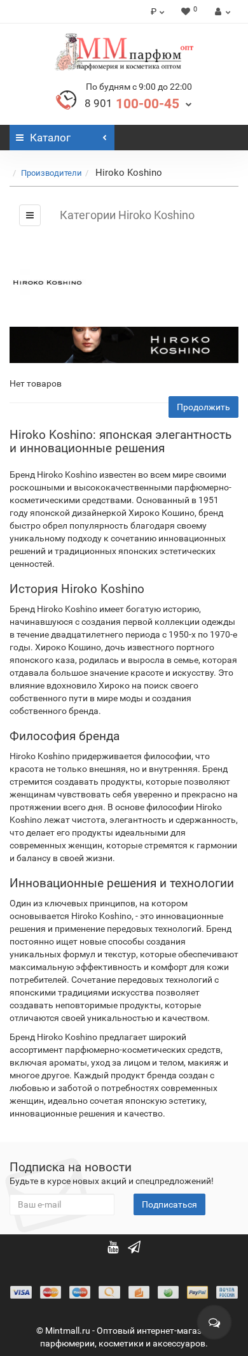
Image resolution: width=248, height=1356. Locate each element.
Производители (51, 173)
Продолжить (203, 407)
